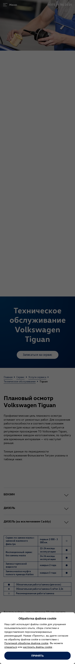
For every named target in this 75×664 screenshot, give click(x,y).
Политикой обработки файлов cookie (26, 643)
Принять (37, 655)
